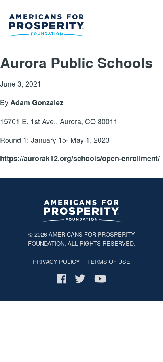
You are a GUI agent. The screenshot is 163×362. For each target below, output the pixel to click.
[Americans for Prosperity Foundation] (46, 26)
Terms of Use (108, 261)
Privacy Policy (56, 261)
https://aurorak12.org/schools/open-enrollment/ (80, 158)
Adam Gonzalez (36, 102)
